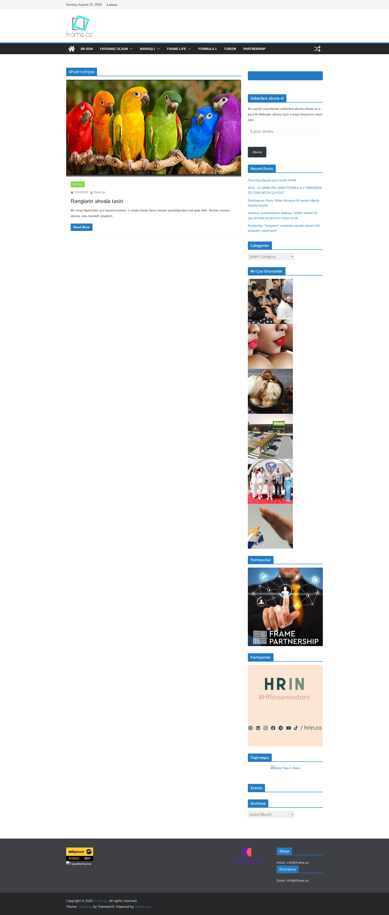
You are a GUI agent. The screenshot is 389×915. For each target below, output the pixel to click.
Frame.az (99, 192)
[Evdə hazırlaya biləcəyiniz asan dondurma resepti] (270, 372)
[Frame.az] (71, 48)
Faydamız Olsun (114, 49)
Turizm (230, 49)
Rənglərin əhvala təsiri (97, 201)
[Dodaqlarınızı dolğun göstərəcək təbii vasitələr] (270, 327)
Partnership (254, 49)
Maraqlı (147, 49)
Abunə (257, 152)
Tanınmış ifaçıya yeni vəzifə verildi (272, 180)
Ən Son (87, 49)
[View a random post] (317, 48)
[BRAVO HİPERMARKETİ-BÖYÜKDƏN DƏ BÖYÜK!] (270, 416)
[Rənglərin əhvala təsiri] (153, 128)
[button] (130, 49)
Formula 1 (207, 49)
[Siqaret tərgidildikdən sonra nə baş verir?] (270, 506)
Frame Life (176, 49)
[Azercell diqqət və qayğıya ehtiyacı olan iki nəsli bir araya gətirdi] (270, 282)
